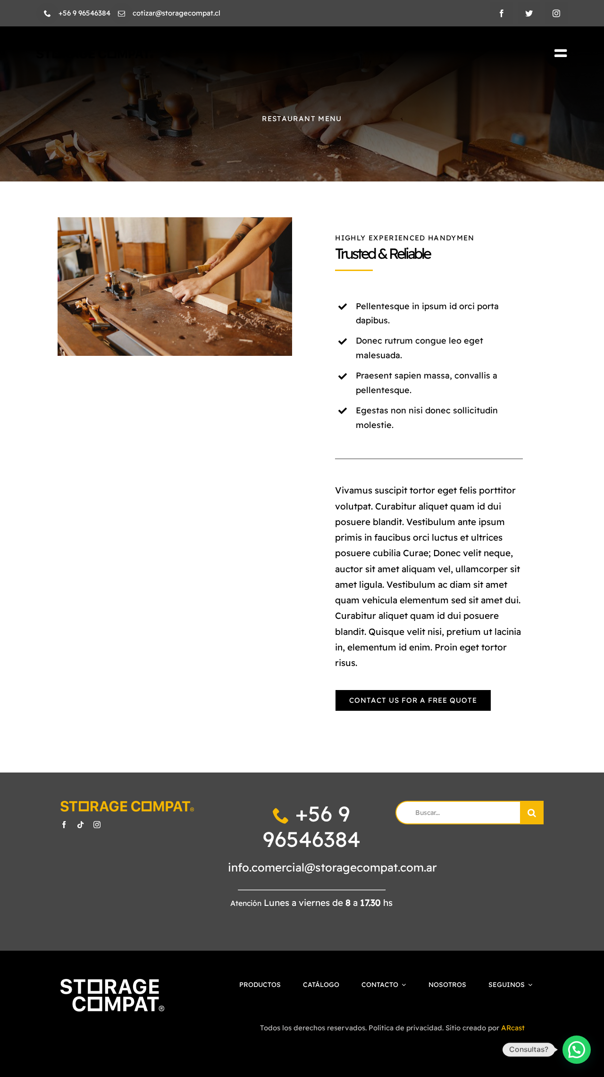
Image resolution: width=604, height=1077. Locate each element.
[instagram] (556, 13)
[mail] (121, 13)
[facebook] (501, 13)
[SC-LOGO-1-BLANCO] (112, 983)
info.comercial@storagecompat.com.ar (332, 867)
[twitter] (529, 13)
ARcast (513, 1027)
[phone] (47, 13)
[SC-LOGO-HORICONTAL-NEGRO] (94, 53)
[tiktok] (80, 824)
